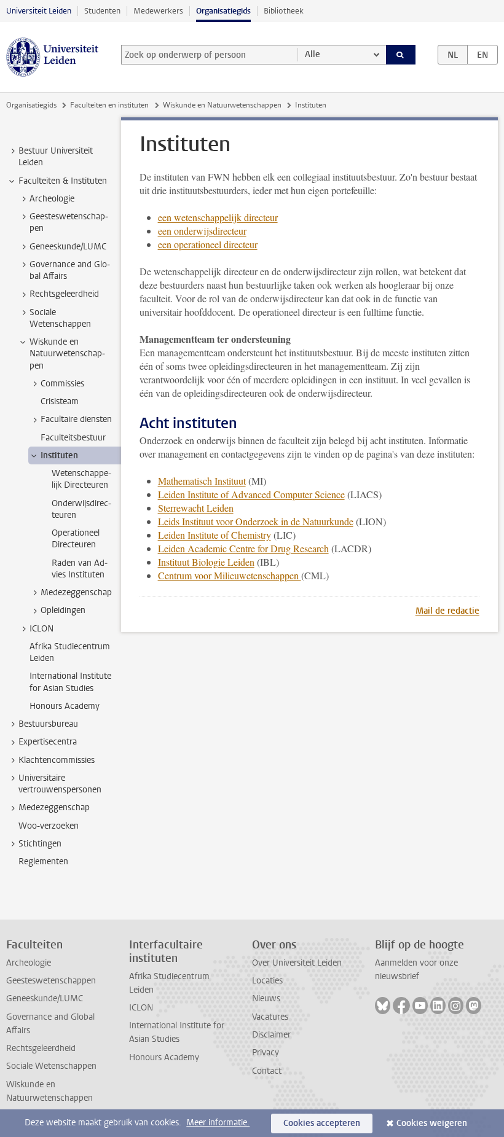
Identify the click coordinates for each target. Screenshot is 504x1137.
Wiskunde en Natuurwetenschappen (222, 105)
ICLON (141, 1008)
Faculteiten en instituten (109, 105)
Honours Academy (164, 1057)
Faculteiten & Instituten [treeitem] (62, 181)
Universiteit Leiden (38, 11)
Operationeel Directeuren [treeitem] (76, 538)
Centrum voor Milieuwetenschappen (229, 575)
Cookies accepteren (321, 1123)
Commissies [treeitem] (62, 383)
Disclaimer (271, 1035)
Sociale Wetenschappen (51, 1066)
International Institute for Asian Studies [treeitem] (70, 682)
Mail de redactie (447, 611)
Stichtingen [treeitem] (39, 844)
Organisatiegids (223, 11)
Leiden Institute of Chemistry (214, 534)
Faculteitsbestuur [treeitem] (73, 437)
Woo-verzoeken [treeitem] (48, 826)
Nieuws (266, 998)
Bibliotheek (284, 11)
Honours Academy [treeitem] (65, 706)
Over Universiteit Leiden (297, 963)
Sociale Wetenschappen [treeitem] (60, 318)
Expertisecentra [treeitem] (47, 742)
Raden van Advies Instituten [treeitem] (80, 568)
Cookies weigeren (431, 1123)
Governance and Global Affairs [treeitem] (70, 270)
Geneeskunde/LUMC (44, 998)
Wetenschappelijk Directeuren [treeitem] (81, 479)
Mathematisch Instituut (202, 480)
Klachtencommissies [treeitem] (56, 760)
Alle (312, 54)
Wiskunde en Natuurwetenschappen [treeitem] (67, 354)
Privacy (265, 1052)
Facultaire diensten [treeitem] (76, 419)
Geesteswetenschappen (51, 981)
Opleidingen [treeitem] (63, 610)
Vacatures (270, 1017)
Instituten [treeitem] (59, 455)
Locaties (267, 981)
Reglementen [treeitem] (43, 861)
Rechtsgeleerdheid (41, 1048)
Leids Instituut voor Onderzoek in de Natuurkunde (255, 521)
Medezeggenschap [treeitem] (76, 592)
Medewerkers (158, 11)
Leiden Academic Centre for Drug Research (243, 548)
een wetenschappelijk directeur (218, 217)
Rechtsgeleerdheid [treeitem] (64, 294)
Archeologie (28, 963)
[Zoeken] (400, 54)
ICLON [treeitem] (41, 629)
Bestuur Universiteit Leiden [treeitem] (55, 156)
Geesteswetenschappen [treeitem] (69, 222)
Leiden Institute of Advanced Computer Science (251, 494)
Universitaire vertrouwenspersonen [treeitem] (59, 783)
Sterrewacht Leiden (196, 507)
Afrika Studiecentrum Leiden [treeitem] (70, 652)
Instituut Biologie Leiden (206, 561)
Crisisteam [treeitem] (60, 401)
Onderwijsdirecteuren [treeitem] (81, 509)
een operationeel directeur (208, 244)
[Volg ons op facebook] (401, 1005)
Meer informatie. (218, 1122)
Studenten (102, 11)
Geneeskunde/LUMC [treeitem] (68, 246)
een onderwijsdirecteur (202, 230)
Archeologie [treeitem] (52, 199)
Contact (267, 1071)
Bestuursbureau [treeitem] (48, 724)
